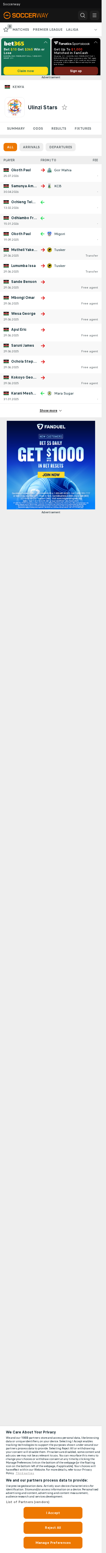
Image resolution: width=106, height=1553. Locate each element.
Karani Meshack (25, 395)
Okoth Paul (21, 172)
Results (58, 130)
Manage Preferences (53, 1543)
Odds (38, 130)
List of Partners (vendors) (27, 1502)
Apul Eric (18, 331)
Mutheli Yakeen (24, 252)
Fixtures (82, 130)
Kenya (18, 89)
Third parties (25, 1473)
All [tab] (10, 149)
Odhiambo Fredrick (28, 220)
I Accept (53, 1513)
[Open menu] (94, 15)
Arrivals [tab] (31, 149)
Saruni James (22, 347)
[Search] (82, 15)
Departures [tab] (60, 149)
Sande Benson (24, 283)
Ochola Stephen (25, 363)
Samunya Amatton (27, 188)
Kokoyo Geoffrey (26, 379)
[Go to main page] (30, 15)
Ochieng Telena (25, 204)
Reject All (53, 1528)
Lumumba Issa (23, 267)
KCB (58, 188)
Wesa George (23, 315)
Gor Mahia (63, 172)
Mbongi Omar (23, 299)
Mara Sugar (64, 395)
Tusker (59, 252)
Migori (59, 236)
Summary (16, 130)
